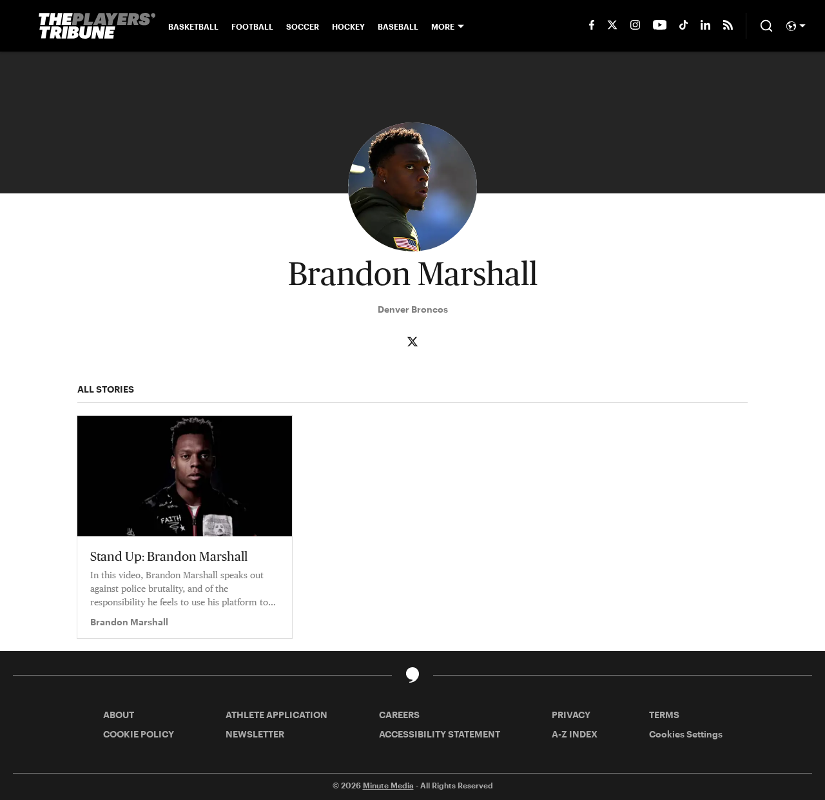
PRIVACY (571, 714)
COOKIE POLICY (138, 733)
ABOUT (118, 714)
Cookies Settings (686, 733)
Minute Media (388, 785)
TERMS (664, 714)
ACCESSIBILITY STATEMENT (439, 733)
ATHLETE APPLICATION (276, 714)
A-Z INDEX (574, 733)
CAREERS (399, 714)
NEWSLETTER (255, 733)
